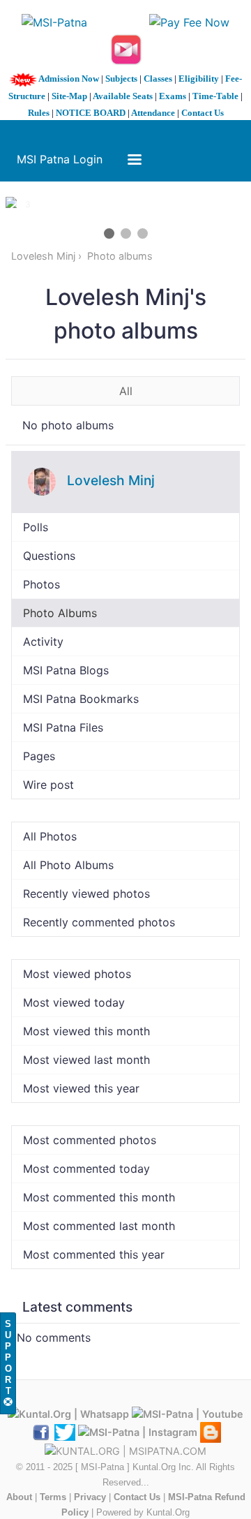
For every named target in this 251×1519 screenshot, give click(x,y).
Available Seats (123, 96)
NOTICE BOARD (91, 113)
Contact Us (202, 113)
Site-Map (69, 96)
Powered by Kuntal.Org (143, 1512)
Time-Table (215, 96)
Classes (158, 78)
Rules (39, 113)
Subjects (121, 78)
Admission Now (68, 78)
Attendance (153, 113)
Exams (172, 96)
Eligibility (198, 78)
